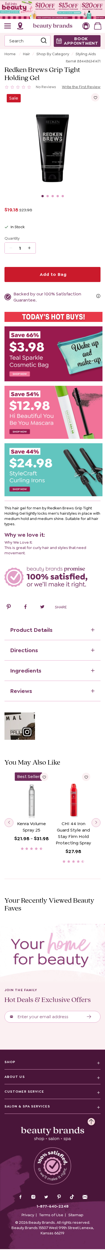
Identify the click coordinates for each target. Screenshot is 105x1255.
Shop (9, 1062)
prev (8, 822)
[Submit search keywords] (44, 41)
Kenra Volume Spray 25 (31, 827)
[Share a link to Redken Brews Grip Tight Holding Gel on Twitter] (42, 607)
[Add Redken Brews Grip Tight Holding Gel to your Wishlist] (95, 97)
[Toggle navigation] (8, 26)
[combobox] (27, 40)
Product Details (31, 629)
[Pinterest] (59, 1197)
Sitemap (75, 1214)
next (96, 822)
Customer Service (24, 1091)
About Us (14, 1077)
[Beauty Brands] (52, 26)
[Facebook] (20, 1197)
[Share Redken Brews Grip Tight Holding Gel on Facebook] (25, 607)
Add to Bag (53, 274)
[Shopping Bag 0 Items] (97, 26)
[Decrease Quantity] (31, 248)
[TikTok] (72, 1197)
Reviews (21, 691)
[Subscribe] (89, 1016)
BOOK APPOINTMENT (81, 41)
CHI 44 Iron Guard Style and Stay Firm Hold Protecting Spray (73, 833)
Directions (24, 650)
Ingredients (25, 670)
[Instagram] (33, 1197)
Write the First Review (81, 86)
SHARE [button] (61, 607)
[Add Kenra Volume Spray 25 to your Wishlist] (44, 777)
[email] (84, 1197)
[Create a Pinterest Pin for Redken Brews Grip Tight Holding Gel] (8, 607)
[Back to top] (91, 1120)
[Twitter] (46, 1197)
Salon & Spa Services (27, 1106)
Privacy (28, 1214)
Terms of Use (51, 1214)
